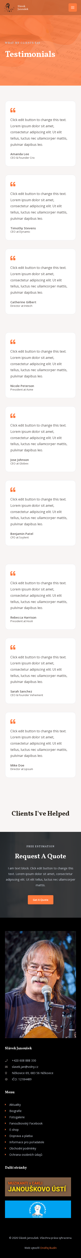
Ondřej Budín (48, 1248)
